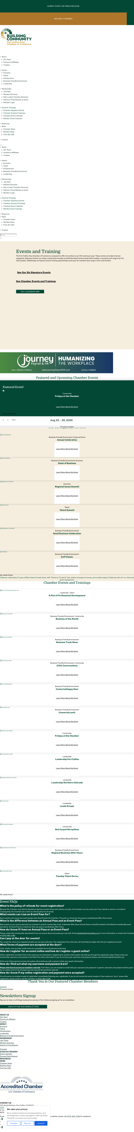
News (4, 126)
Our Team (7, 59)
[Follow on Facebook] (2, 1119)
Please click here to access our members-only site (20, 968)
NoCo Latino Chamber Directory (15, 97)
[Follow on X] (2, 1127)
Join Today (4, 1040)
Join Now (7, 91)
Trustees (6, 65)
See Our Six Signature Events (34, 272)
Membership (6, 89)
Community (67, 393)
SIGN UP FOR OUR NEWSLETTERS (23, 1007)
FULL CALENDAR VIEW (30, 291)
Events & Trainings (9, 107)
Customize (13, 1123)
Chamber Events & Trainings (14, 113)
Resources (6, 124)
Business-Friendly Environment (15, 81)
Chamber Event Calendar (13, 116)
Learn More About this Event (67, 407)
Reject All (27, 1123)
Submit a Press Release (9, 1045)
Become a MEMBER (63, 19)
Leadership (7, 84)
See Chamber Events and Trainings (36, 281)
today (13, 420)
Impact (4, 70)
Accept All (41, 1123)
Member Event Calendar (12, 118)
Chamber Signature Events (13, 110)
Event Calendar (6, 1054)
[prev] (3, 420)
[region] (27, 1117)
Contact (5, 140)
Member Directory (10, 94)
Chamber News (9, 129)
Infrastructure (8, 78)
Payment (3, 1049)
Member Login (9, 102)
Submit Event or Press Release (63, 6)
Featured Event (79, 437)
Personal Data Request (9, 1056)
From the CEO (8, 134)
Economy (6, 73)
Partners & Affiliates (11, 62)
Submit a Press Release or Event (15, 100)
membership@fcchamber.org (88, 933)
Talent (5, 75)
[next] (8, 420)
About (4, 57)
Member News (8, 132)
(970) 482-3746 (8, 935)
